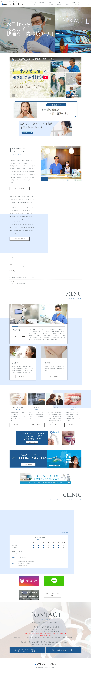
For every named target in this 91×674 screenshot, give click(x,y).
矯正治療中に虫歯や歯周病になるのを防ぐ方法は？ (22, 277)
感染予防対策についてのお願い (52, 594)
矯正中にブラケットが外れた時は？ (18, 283)
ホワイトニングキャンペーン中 (17, 266)
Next (46, 179)
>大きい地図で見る (64, 532)
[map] (39, 518)
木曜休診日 (12, 271)
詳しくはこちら (18, 336)
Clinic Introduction (19, 238)
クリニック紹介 (19, 188)
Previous (42, 179)
